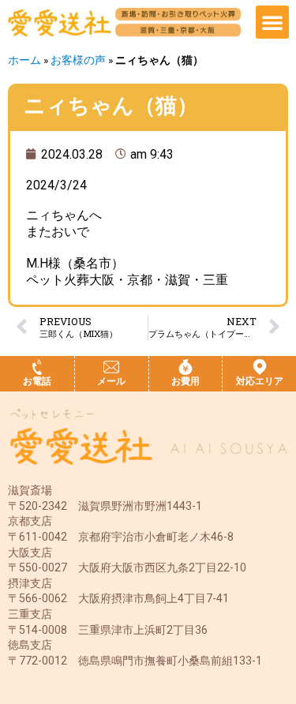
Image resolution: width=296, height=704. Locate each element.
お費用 (185, 381)
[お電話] (37, 367)
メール (111, 381)
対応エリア (259, 381)
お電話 (37, 381)
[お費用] (185, 367)
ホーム (24, 60)
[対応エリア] (260, 367)
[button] (272, 22)
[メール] (111, 367)
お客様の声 (78, 60)
